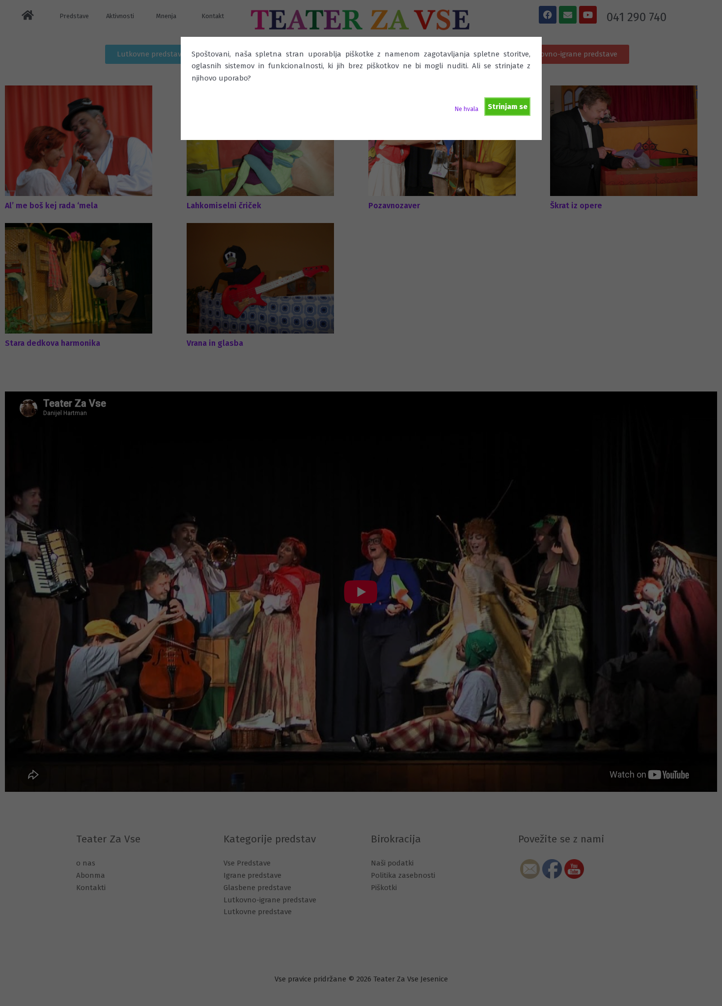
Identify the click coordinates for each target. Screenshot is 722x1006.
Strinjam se (508, 106)
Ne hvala (466, 109)
